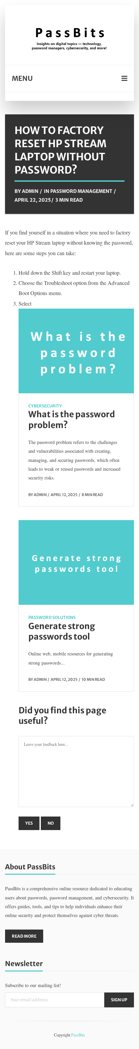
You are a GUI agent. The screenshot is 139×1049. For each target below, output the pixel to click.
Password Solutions (52, 617)
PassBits (78, 1034)
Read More (24, 936)
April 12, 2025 (64, 494)
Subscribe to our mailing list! (33, 985)
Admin (30, 191)
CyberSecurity (45, 405)
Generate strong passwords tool (61, 631)
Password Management (81, 191)
